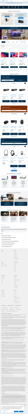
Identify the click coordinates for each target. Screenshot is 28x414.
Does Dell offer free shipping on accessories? (7, 246)
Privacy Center (15, 299)
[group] (7, 18)
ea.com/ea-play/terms (20, 343)
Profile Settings (15, 254)
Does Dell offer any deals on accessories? (6, 239)
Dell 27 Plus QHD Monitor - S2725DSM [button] (13, 60)
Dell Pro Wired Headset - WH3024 (6, 158)
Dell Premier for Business (10, 305)
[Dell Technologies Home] (5, 1)
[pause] (5, 23)
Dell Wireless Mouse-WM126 (21, 127)
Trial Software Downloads (16, 302)
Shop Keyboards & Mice (14, 110)
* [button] (24, 218)
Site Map (2, 251)
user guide (16, 332)
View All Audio (14, 168)
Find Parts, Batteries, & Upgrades (23, 186)
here (23, 348)
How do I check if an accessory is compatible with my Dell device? (9, 237)
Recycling (15, 284)
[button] (25, 1)
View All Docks (14, 103)
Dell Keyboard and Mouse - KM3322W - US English (14, 127)
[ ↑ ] (8, 403)
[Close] (23, 405)
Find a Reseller (2, 293)
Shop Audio (14, 143)
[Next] (27, 93)
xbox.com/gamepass (15, 343)
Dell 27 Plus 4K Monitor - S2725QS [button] (4, 60)
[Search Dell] (23, 0)
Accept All (21, 411)
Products (2, 278)
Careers (15, 278)
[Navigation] (1, 1)
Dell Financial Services (18, 305)
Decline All (16, 411)
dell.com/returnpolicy (17, 315)
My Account (15, 251)
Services (2, 281)
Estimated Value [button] (2, 63)
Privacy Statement (16, 307)
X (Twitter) (15, 266)
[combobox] (16, 1)
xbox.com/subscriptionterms (5, 342)
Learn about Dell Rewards (13, 221)
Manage (4, 411)
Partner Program (3, 296)
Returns (2, 266)
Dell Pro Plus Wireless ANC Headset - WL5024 (22, 158)
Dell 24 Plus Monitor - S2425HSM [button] (21, 60)
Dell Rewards (15, 293)
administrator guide (17, 334)
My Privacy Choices (3, 309)
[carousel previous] (2, 19)
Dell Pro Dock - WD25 (5, 94)
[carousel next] (12, 19)
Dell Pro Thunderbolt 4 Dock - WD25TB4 (21, 95)
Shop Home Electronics (4, 186)
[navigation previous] (3, 83)
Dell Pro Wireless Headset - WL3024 (14, 158)
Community (15, 263)
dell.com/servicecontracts (5, 325)
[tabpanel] (14, 57)
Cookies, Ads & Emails (11, 309)
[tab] (3, 42)
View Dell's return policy (4, 220)
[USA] (1, 5)
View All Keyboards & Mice (14, 136)
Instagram (15, 269)
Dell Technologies (3, 305)
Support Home (2, 263)
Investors (15, 281)
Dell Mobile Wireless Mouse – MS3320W (5, 127)
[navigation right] (27, 7)
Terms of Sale (11, 307)
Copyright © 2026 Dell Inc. (4, 307)
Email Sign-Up (15, 296)
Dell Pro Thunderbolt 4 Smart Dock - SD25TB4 (13, 95)
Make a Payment (16, 257)
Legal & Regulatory (18, 309)
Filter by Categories (3, 45)
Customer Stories (16, 287)
